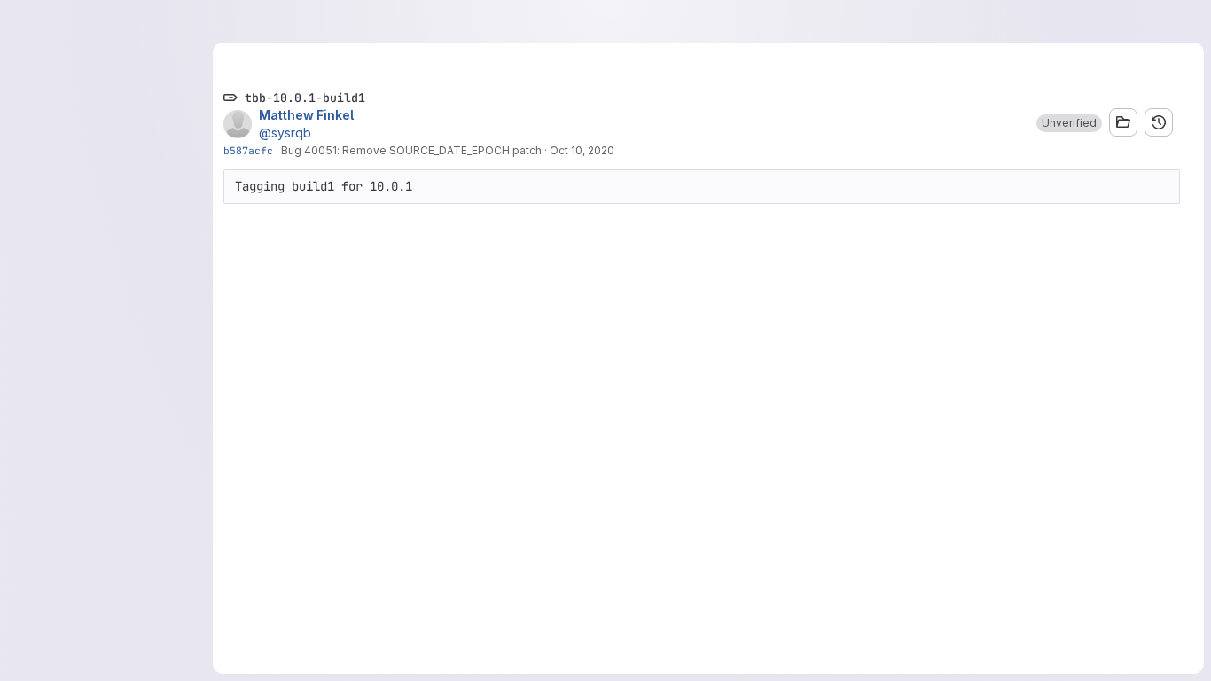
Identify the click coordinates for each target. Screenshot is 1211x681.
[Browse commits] (1159, 122)
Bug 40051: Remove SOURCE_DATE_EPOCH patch (411, 150)
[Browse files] (1123, 122)
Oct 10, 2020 (582, 150)
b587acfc (248, 150)
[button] (1069, 123)
